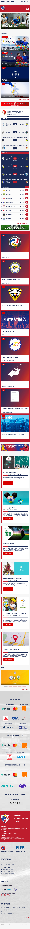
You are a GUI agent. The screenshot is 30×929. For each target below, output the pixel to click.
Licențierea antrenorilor (8, 360)
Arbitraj (4, 383)
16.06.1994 (25, 851)
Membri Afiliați (5, 257)
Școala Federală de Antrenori (10, 357)
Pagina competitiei (23, 223)
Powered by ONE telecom (24, 924)
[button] (5, 30)
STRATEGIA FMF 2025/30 (8, 331)
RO (25, 4)
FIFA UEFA (4, 438)
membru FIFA (19, 851)
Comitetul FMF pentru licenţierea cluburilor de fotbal (15, 409)
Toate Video (25, 689)
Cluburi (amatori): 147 (8, 867)
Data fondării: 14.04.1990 (8, 864)
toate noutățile (24, 99)
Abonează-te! (7, 1)
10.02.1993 (10, 851)
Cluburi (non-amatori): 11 (8, 871)
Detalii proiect (8, 483)
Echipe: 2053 (6, 866)
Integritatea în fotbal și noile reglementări (14, 434)
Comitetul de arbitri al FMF (8, 386)
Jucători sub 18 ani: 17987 (9, 873)
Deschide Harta (8, 659)
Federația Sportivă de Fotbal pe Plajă (12, 279)
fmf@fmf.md (6, 910)
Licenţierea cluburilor (7, 412)
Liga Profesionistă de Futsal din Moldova (13, 254)
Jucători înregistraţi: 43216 (9, 869)
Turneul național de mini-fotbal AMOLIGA (13, 305)
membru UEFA (4, 851)
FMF (3, 334)
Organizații (4, 309)
